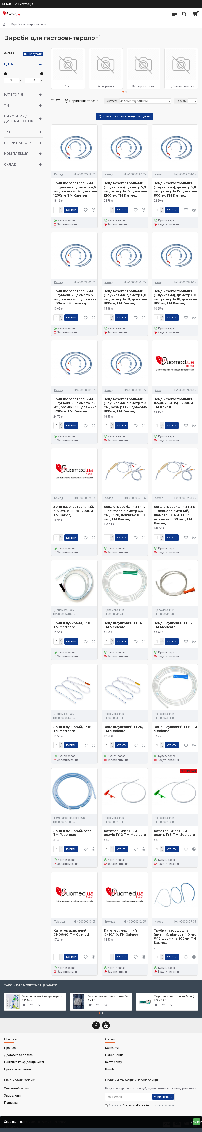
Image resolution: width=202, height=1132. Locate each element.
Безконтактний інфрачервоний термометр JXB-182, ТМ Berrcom (43, 996)
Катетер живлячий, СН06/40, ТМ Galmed (71, 932)
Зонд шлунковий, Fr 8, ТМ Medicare (175, 729)
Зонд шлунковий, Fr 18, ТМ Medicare (72, 729)
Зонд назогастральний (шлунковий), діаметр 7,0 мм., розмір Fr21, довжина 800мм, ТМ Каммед (125, 405)
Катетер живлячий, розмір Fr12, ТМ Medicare (125, 833)
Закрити (196, 1121)
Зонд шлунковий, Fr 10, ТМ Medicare (72, 625)
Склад (10, 164)
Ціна (8, 64)
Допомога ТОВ (64, 610)
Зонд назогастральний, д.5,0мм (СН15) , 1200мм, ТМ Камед (174, 403)
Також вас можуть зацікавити (30, 985)
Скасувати (34, 54)
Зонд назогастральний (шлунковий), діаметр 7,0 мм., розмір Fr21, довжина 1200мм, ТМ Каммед (74, 405)
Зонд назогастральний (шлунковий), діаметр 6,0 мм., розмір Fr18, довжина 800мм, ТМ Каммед (125, 297)
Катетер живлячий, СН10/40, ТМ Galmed (121, 932)
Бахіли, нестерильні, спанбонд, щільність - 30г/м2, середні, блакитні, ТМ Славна (109, 996)
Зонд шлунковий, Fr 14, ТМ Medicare (123, 625)
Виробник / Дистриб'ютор (18, 118)
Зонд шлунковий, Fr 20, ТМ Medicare (123, 729)
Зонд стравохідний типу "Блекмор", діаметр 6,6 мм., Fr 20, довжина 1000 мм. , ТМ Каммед (124, 513)
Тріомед (59, 921)
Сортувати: (112, 101)
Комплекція (16, 154)
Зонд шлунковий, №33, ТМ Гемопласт (72, 833)
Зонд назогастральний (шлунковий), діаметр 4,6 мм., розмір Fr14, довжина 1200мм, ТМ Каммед (75, 189)
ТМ (6, 105)
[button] (123, 92)
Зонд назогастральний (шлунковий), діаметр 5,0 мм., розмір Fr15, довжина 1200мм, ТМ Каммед (125, 189)
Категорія (13, 94)
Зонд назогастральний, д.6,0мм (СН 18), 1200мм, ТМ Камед (73, 511)
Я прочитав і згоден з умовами (142, 1105)
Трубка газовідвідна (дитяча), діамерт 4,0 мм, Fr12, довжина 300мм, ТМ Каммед (175, 937)
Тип (8, 132)
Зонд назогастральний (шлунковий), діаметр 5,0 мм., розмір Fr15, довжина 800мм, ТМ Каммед (175, 189)
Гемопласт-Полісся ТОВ (69, 817)
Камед (58, 174)
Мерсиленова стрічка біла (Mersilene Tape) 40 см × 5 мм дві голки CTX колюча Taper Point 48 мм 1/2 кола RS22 (175, 996)
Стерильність (18, 143)
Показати (181, 101)
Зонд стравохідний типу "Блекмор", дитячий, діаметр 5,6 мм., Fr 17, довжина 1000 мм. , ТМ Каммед (174, 515)
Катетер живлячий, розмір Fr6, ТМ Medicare (174, 833)
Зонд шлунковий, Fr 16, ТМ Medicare (173, 625)
